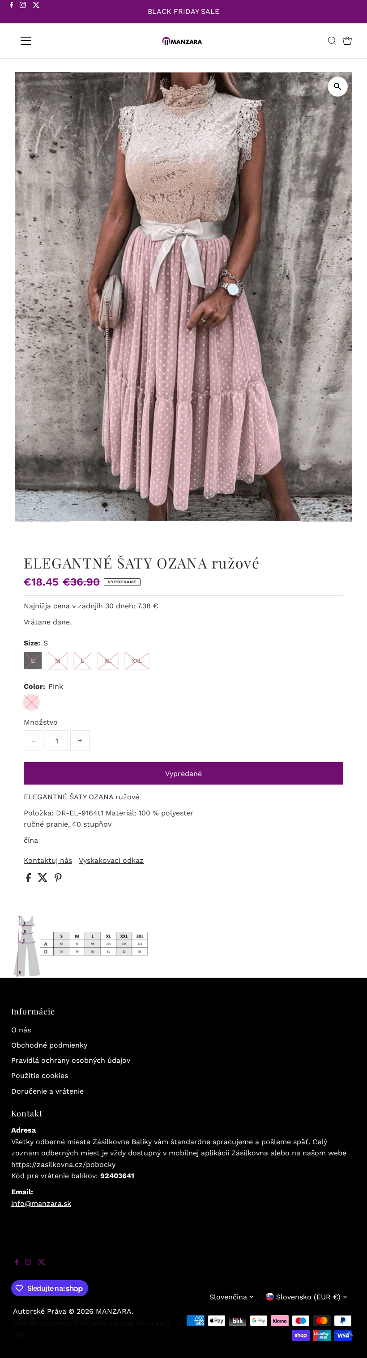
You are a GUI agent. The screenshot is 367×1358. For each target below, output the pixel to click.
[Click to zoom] (338, 86)
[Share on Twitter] (44, 879)
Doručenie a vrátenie (47, 1091)
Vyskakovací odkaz (111, 860)
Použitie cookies (39, 1075)
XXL (137, 660)
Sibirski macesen (42, 1323)
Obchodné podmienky (49, 1045)
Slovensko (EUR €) (308, 1297)
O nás (21, 1030)
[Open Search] (332, 41)
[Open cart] (347, 40)
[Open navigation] (55, 41)
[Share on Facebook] (29, 879)
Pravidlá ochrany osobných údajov (70, 1060)
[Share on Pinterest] (58, 879)
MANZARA (114, 1311)
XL (107, 660)
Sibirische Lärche (103, 1323)
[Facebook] (12, 12)
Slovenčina (228, 1297)
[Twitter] (36, 12)
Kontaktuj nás (48, 860)
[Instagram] (22, 12)
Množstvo (41, 722)
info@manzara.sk (41, 1203)
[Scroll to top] (349, 1340)
